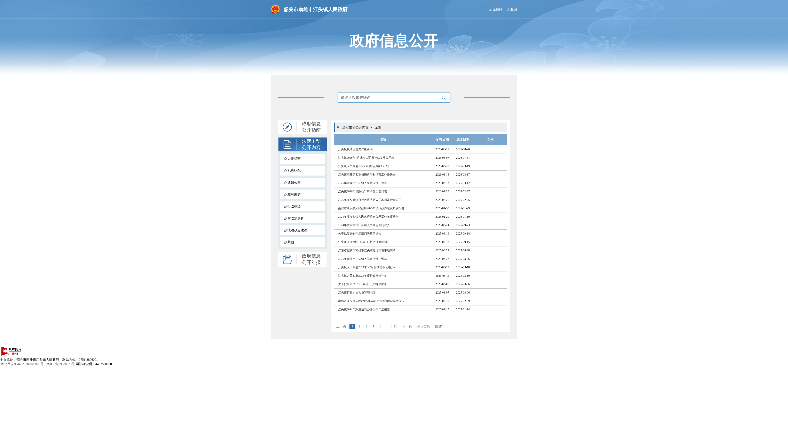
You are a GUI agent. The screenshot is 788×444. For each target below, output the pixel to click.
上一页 (341, 326)
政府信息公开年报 (311, 259)
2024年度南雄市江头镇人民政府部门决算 (364, 225)
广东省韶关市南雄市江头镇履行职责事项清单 (367, 250)
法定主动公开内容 (311, 144)
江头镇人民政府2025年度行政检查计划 (362, 275)
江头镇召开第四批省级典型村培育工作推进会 (367, 174)
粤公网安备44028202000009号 (23, 364)
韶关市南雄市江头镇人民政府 (316, 9)
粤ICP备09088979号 (61, 364)
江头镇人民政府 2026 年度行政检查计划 (363, 166)
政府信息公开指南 (311, 127)
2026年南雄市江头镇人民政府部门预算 (362, 183)
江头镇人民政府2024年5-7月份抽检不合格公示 (367, 267)
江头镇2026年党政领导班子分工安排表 (362, 191)
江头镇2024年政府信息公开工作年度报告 (364, 309)
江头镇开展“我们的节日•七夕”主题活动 (363, 242)
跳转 (438, 326)
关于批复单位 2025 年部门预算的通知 (362, 284)
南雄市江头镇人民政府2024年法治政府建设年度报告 (371, 301)
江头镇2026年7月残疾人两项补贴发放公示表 (366, 157)
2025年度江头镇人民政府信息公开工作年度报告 (368, 216)
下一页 (407, 326)
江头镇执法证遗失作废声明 (355, 149)
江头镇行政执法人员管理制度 (357, 292)
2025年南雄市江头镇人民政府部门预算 (362, 258)
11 (395, 326)
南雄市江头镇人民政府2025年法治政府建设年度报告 (371, 208)
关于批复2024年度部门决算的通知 (359, 233)
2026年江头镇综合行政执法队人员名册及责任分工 (369, 199)
